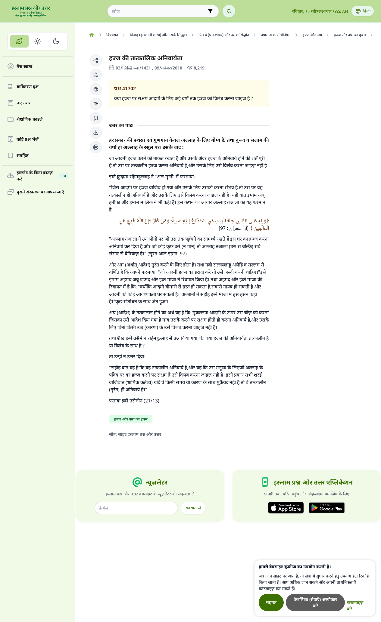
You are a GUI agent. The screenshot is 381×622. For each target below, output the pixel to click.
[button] (96, 60)
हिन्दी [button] (366, 11)
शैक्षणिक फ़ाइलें (29, 119)
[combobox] (159, 11)
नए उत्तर (23, 103)
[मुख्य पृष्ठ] (91, 35)
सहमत (271, 602)
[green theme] (19, 41)
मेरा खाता (24, 66)
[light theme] (38, 41)
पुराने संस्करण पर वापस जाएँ (40, 192)
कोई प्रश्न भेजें (28, 139)
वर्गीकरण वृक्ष (28, 87)
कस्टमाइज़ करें (355, 605)
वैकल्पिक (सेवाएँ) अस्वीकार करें (315, 602)
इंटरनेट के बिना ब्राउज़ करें (41, 176)
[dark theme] (56, 41)
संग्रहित (23, 156)
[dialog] (315, 588)
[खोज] (229, 11)
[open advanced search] (210, 11)
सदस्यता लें (193, 507)
